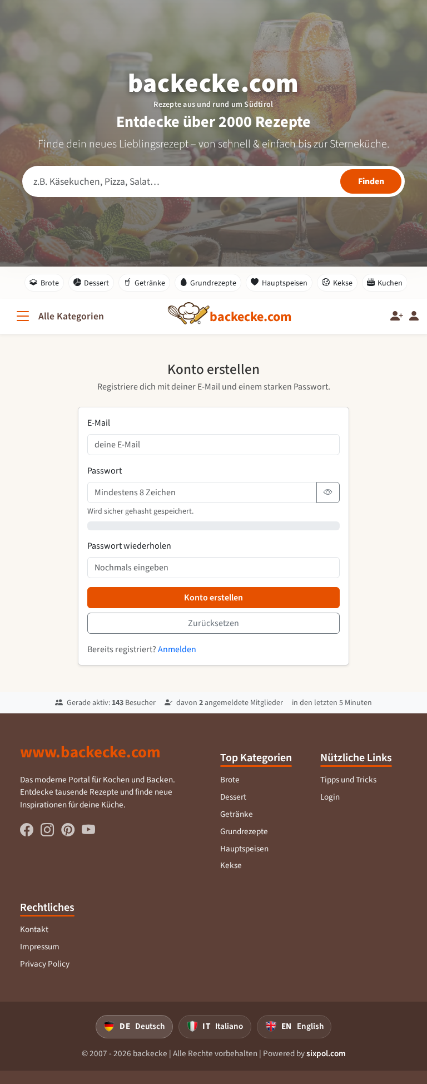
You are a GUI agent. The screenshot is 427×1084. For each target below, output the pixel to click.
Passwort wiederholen (129, 545)
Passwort (104, 470)
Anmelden (177, 649)
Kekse (342, 283)
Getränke (150, 283)
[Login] (414, 316)
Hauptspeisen (284, 283)
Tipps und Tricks (348, 779)
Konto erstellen (213, 597)
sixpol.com (326, 1053)
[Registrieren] (396, 316)
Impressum (39, 946)
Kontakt (34, 929)
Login (330, 796)
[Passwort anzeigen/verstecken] (328, 492)
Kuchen (390, 283)
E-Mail (98, 422)
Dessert (96, 283)
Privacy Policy (44, 963)
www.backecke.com (90, 751)
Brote (50, 283)
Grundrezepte (213, 283)
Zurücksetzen (213, 623)
